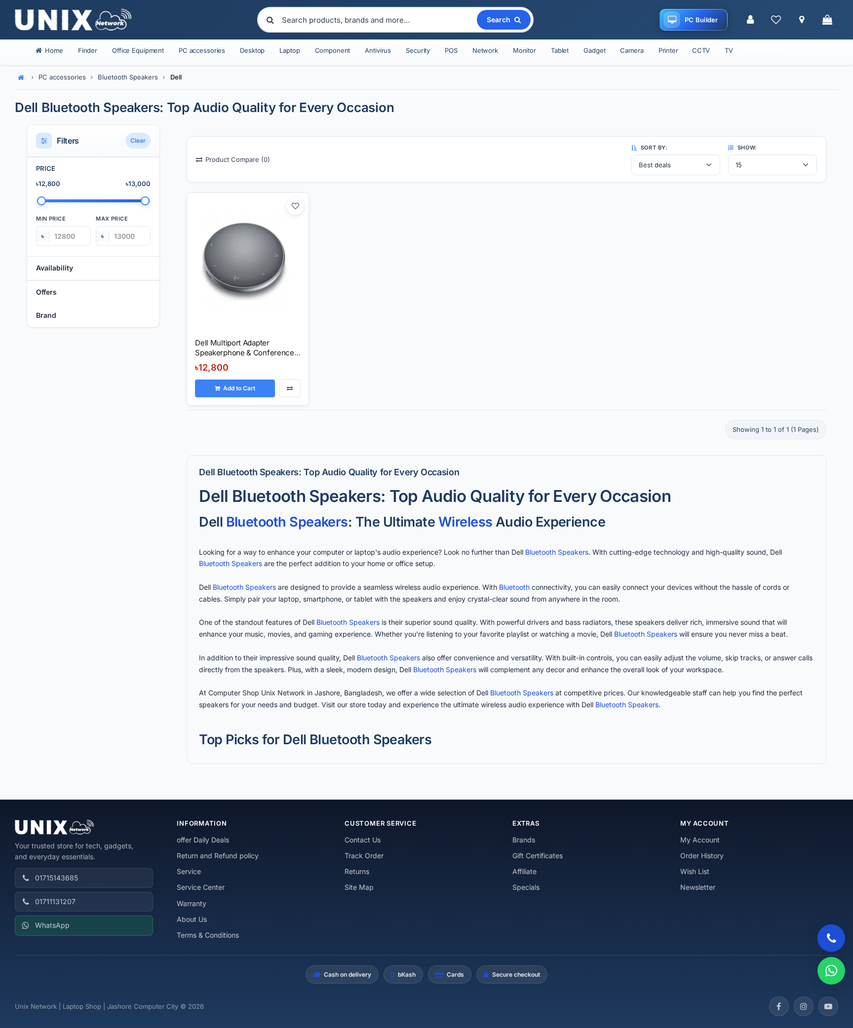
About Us (192, 919)
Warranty (191, 903)
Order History (702, 855)
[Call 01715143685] (831, 938)
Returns (357, 871)
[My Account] (750, 20)
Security (418, 50)
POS (451, 50)
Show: (746, 147)
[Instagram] (804, 1006)
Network (485, 50)
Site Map (359, 887)
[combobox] (378, 20)
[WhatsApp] (831, 971)
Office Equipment (138, 50)
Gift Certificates (537, 855)
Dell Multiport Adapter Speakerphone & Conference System (244, 353)
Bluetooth (256, 522)
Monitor (524, 50)
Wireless (465, 522)
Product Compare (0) (237, 159)
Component (332, 50)
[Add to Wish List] (295, 206)
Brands (523, 840)
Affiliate (524, 871)
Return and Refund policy (218, 855)
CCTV (701, 50)
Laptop (289, 50)
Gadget (594, 50)
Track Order (364, 855)
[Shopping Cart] (827, 20)
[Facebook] (779, 1006)
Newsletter (697, 887)
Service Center (201, 887)
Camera (631, 50)
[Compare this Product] (290, 388)
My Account (700, 840)
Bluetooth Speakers (128, 77)
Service (189, 871)
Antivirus (378, 50)
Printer (668, 50)
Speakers (318, 522)
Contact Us (363, 840)
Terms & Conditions (208, 935)
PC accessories (202, 50)
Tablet (560, 50)
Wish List (694, 871)
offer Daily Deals (203, 840)
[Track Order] (802, 20)
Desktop (252, 50)
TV (729, 50)
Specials (526, 887)
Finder (87, 50)
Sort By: (653, 147)
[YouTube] (828, 1006)
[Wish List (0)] (776, 20)
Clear (138, 141)
